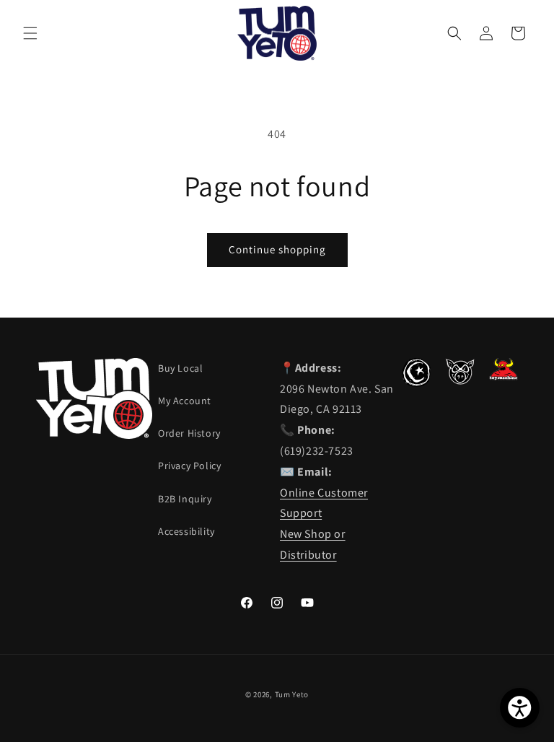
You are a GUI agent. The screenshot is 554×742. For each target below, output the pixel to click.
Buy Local (180, 368)
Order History (189, 433)
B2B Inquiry (185, 498)
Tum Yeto (292, 694)
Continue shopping (277, 249)
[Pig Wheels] (459, 380)
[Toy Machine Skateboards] (503, 376)
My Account (184, 400)
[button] (30, 33)
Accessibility (186, 531)
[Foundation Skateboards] (416, 382)
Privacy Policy (189, 465)
